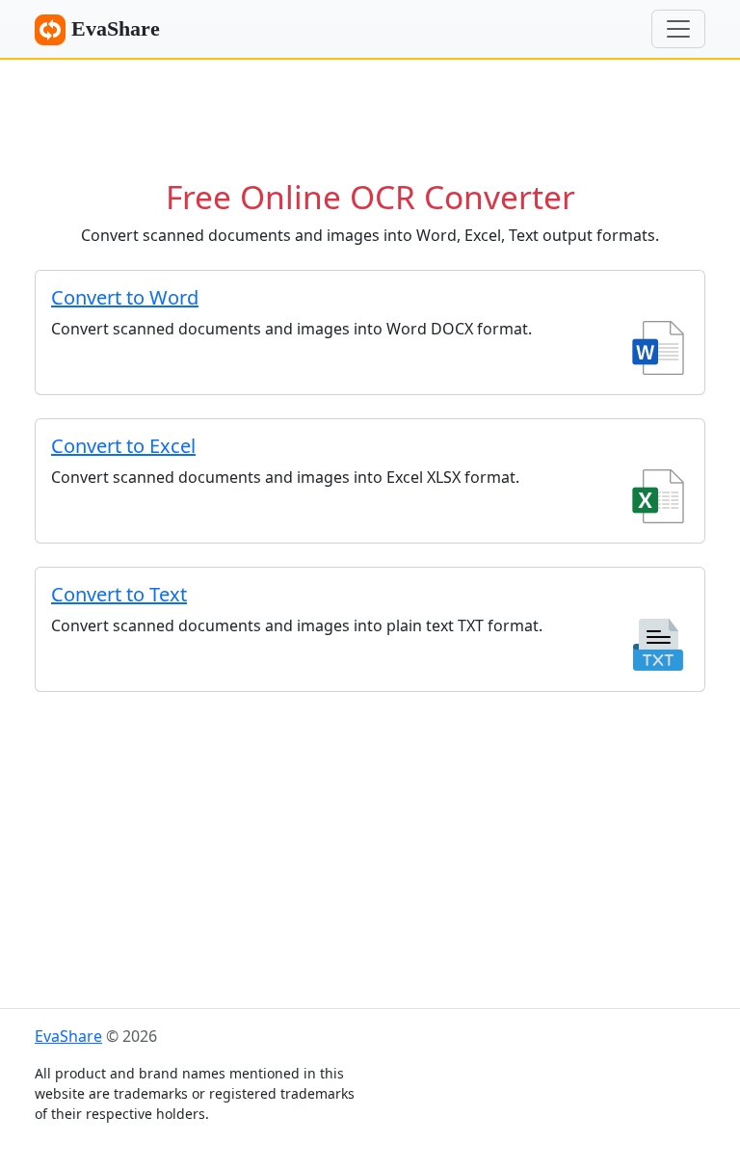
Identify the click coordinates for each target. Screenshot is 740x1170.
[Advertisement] (370, 110)
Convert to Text (119, 594)
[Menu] (678, 29)
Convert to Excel (123, 446)
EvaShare (113, 28)
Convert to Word (124, 297)
